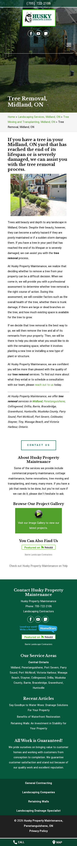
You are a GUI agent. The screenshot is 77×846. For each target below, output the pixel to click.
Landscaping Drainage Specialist (38, 811)
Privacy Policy (38, 831)
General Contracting (38, 783)
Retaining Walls (38, 802)
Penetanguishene (54, 401)
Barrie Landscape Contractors (38, 554)
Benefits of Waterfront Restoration (38, 717)
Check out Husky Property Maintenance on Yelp (38, 566)
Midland (37, 401)
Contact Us (38, 445)
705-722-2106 (43, 606)
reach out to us (44, 385)
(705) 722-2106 (38, 3)
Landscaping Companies (38, 792)
